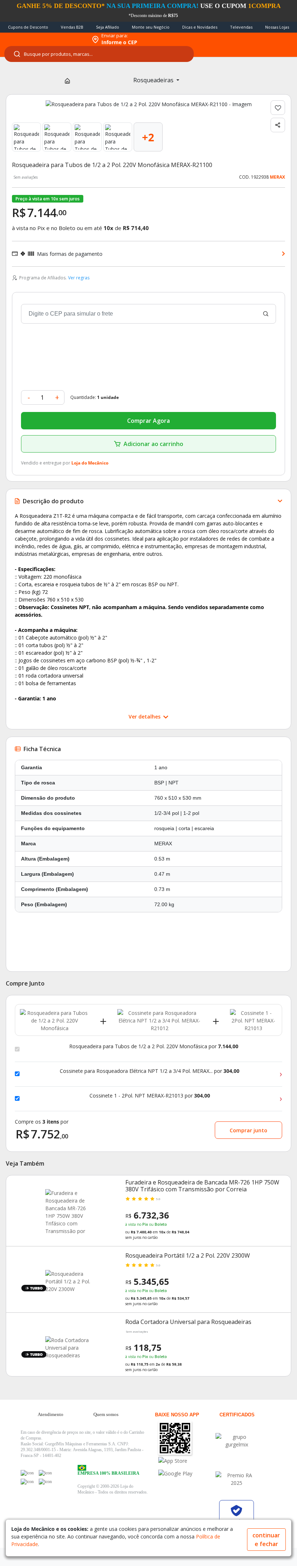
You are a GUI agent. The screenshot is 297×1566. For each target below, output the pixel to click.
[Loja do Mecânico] (44, 39)
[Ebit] (237, 1440)
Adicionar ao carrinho (153, 444)
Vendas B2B (72, 27)
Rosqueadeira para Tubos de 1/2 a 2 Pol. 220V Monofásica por (153, 1046)
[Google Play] (186, 1473)
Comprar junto (248, 1130)
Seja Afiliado (107, 27)
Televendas (241, 27)
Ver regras (78, 278)
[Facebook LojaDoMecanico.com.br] (27, 1473)
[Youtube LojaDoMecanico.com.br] (45, 1473)
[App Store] (186, 1461)
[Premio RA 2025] (237, 1479)
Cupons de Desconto (28, 27)
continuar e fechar (266, 1539)
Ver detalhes (145, 716)
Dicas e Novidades (199, 27)
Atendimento (50, 1414)
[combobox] (99, 54)
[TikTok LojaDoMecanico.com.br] (45, 1481)
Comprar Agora (148, 421)
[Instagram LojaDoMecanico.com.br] (27, 1481)
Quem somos (105, 1414)
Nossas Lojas (277, 27)
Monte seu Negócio (151, 27)
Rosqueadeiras (154, 80)
